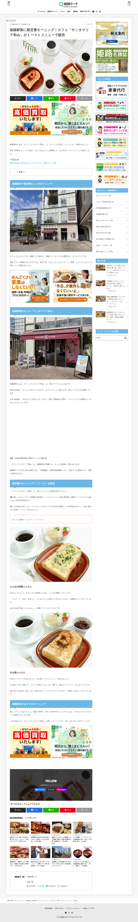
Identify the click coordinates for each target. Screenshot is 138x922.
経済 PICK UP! (85, 11)
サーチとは (41, 11)
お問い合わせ (59, 908)
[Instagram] (100, 12)
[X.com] (97, 12)
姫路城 (75, 11)
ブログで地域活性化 (105, 202)
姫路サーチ (64, 917)
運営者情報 (48, 908)
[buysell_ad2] (30, 136)
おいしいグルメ (11, 20)
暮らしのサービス (104, 220)
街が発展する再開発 (105, 239)
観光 (68, 11)
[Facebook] (93, 12)
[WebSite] (31, 886)
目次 (20, 172)
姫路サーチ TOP (89, 908)
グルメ (62, 11)
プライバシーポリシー (73, 908)
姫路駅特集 (102, 214)
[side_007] (112, 71)
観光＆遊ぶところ (104, 251)
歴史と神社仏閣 (103, 227)
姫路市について (53, 11)
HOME (11, 900)
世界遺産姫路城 (103, 208)
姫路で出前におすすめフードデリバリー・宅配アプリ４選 (33, 163)
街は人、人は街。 (104, 245)
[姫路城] (112, 44)
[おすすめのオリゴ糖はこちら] (72, 136)
